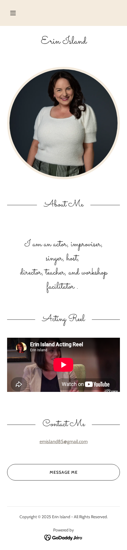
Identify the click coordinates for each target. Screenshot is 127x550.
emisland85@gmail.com (64, 441)
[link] (63, 41)
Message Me (64, 472)
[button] (13, 13)
